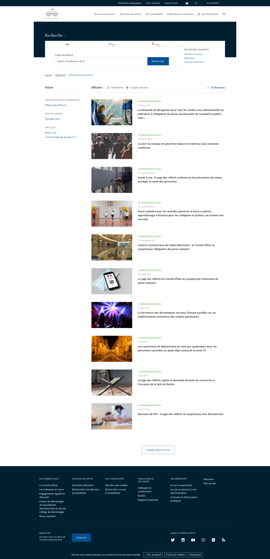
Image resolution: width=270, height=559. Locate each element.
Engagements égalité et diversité (52, 495)
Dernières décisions (83, 485)
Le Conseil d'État (48, 485)
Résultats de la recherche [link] (81, 75)
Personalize (195, 555)
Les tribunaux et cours (51, 489)
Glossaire (208, 479)
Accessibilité (212, 3)
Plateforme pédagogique (129, 3)
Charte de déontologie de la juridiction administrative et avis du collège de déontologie (52, 507)
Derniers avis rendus (116, 485)
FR (196, 3)
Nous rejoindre (47, 516)
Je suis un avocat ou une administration (184, 491)
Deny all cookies (176, 555)
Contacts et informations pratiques (184, 499)
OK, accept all (154, 555)
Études (141, 495)
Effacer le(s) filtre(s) (55, 105)
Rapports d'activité (148, 499)
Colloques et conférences (144, 489)
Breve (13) (50, 132)
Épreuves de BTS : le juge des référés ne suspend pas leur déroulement (180, 414)
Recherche (60, 75)
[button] (105, 14)
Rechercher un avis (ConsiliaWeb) (115, 491)
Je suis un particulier (182, 485)
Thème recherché (64, 55)
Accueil (48, 75)
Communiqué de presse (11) (60, 137)
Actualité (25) (52, 118)
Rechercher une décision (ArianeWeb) (85, 491)
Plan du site (209, 483)
